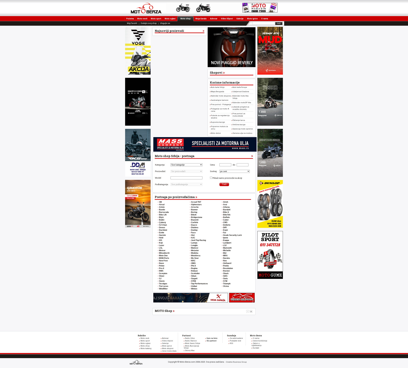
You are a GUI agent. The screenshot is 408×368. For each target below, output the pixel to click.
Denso (162, 227)
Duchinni (163, 230)
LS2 (225, 245)
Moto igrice (252, 19)
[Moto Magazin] (146, 8)
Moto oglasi (170, 19)
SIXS (225, 276)
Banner (194, 210)
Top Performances (199, 284)
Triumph (226, 284)
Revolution (228, 268)
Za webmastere (236, 338)
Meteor (162, 250)
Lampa (194, 243)
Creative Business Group (236, 362)
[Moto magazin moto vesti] (203, 12)
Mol (224, 253)
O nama (264, 19)
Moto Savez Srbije (192, 343)
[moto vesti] (259, 12)
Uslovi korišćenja (260, 341)
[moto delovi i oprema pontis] (138, 176)
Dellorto (226, 225)
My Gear (195, 258)
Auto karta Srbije (218, 87)
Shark (226, 273)
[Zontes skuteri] (270, 125)
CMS (225, 222)
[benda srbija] (270, 176)
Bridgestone (196, 217)
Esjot (225, 230)
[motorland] (138, 227)
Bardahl (226, 210)
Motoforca (195, 255)
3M (160, 202)
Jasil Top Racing (198, 240)
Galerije (240, 19)
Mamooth (227, 248)
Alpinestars (196, 204)
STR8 (193, 281)
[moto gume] (270, 227)
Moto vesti (142, 19)
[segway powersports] (270, 74)
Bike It (226, 212)
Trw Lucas (163, 286)
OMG (193, 263)
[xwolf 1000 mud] (138, 74)
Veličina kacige (239, 125)
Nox (225, 261)
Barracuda (164, 212)
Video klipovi (227, 19)
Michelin (227, 250)
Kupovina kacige (218, 122)
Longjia (194, 245)
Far (224, 233)
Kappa (226, 240)
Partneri (186, 335)
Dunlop (194, 230)
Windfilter (163, 289)
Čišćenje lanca (239, 120)
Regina (194, 268)
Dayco (194, 225)
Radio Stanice (191, 341)
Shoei (161, 276)
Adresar (213, 19)
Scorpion (163, 273)
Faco (193, 233)
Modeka (194, 253)
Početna (130, 19)
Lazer (161, 245)
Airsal (161, 204)
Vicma (226, 286)
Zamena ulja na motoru (242, 133)
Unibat (194, 286)
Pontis (226, 266)
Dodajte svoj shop (149, 23)
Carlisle (194, 222)
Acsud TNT (196, 202)
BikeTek (226, 215)
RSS (231, 343)
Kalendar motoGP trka (242, 103)
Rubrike (142, 335)
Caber (226, 220)
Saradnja (231, 335)
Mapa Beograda (217, 92)
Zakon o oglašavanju (256, 344)
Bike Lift (163, 215)
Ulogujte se (165, 23)
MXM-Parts (164, 258)
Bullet (161, 220)
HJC (193, 238)
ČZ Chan (163, 225)
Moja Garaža (200, 19)
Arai (225, 204)
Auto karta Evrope (240, 87)
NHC (193, 261)
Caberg (162, 222)
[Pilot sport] (270, 278)
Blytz (161, 217)
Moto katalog (146, 348)
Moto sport (156, 19)
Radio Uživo (190, 338)
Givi (193, 235)
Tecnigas (163, 284)
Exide (161, 233)
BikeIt (193, 215)
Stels (225, 278)
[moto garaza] (190, 302)
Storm (162, 281)
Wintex (194, 289)
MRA (225, 255)
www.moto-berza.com (136, 362)
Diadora (194, 227)
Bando (162, 210)
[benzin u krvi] (242, 302)
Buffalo (226, 217)
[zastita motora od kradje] (231, 66)
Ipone (225, 238)
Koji (161, 243)
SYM (225, 281)
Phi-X (193, 266)
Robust (194, 271)
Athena (226, 207)
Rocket (226, 271)
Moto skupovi (167, 348)
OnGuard (227, 263)
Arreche (195, 207)
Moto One (163, 255)
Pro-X (161, 268)
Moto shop (185, 19)
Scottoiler (195, 273)
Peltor (161, 266)
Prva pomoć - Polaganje (221, 104)
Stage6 (194, 278)
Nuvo (161, 263)
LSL (161, 248)
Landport (227, 243)
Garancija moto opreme (243, 129)
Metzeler (195, 250)
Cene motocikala (169, 351)
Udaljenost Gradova (241, 92)
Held (161, 238)
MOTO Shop (163, 311)
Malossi (194, 248)
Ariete (162, 207)
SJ (160, 278)
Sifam (193, 276)
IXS (160, 240)
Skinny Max (189, 351)
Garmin (162, 235)
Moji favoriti (132, 23)
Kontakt (256, 348)
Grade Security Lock (232, 235)
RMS (161, 271)
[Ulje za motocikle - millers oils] (205, 151)
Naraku (226, 258)
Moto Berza (256, 335)
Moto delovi (216, 133)
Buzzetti (194, 220)
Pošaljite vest (235, 341)
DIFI (225, 227)
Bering (194, 212)
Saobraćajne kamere (219, 100)
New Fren (163, 261)
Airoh (225, 202)
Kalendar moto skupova (221, 96)
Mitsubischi (164, 253)
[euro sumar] (138, 125)
